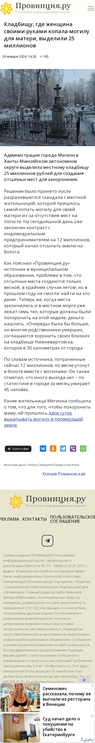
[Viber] (73, 448)
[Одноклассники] (53, 448)
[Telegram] (63, 448)
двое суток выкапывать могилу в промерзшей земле (43, 419)
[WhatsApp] (83, 448)
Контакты (34, 519)
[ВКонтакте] (43, 448)
